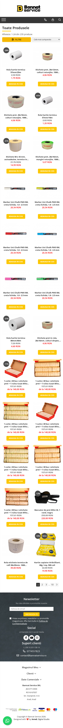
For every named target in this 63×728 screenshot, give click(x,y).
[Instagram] (37, 637)
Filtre (17, 39)
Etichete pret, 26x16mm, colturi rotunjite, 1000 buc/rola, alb (15, 116)
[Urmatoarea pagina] (57, 585)
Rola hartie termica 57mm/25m (15, 71)
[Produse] (4, 20)
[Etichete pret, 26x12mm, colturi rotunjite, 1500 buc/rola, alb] (47, 56)
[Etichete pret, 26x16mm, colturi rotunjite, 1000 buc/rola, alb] (15, 101)
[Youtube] (31, 637)
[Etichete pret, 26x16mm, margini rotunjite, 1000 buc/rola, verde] (47, 145)
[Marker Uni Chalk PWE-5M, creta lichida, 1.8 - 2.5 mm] (15, 188)
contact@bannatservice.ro (33, 655)
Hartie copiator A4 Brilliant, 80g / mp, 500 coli (47, 563)
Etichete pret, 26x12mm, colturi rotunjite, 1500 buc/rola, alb (47, 71)
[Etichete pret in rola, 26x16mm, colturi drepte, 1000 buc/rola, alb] (47, 324)
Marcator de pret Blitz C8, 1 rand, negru (47, 511)
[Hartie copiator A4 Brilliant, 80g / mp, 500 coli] (47, 545)
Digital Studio (41, 719)
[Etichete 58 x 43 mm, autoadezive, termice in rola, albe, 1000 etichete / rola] (15, 145)
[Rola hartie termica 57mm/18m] (47, 101)
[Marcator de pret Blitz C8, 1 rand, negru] (47, 498)
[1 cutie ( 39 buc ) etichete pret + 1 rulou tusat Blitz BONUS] (15, 368)
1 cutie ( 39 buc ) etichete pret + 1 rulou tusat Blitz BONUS (16, 382)
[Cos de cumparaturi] (53, 20)
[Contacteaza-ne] (45, 20)
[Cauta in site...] (59, 20)
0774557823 (33, 651)
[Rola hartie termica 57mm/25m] (15, 56)
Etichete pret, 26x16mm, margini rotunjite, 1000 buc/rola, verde (47, 158)
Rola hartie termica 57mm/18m (47, 116)
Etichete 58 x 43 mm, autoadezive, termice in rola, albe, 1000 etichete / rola (16, 158)
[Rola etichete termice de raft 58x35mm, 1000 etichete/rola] (15, 545)
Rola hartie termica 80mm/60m (15, 339)
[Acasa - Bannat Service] (31, 8)
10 (52, 584)
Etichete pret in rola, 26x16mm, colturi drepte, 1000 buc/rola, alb (47, 339)
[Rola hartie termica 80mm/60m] (15, 324)
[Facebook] (26, 637)
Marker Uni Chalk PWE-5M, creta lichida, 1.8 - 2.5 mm (15, 203)
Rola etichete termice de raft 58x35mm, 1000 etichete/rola (16, 563)
